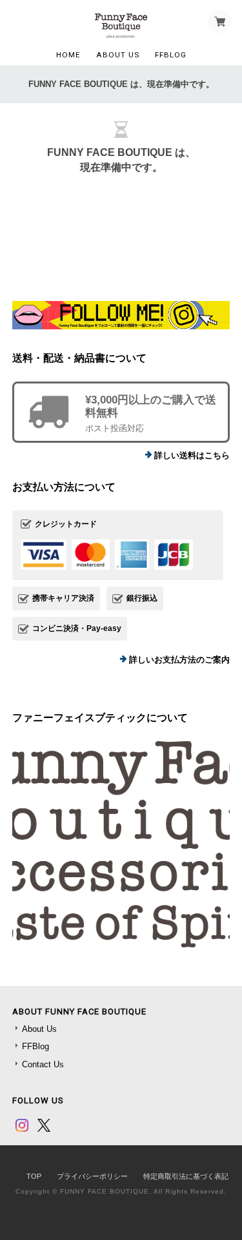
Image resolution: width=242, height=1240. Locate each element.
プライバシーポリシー (92, 1176)
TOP (33, 1176)
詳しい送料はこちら (192, 455)
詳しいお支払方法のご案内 (179, 659)
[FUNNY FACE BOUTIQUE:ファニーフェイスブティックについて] (121, 844)
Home (68, 54)
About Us (117, 54)
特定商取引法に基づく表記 (185, 1176)
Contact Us (43, 1064)
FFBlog (171, 54)
